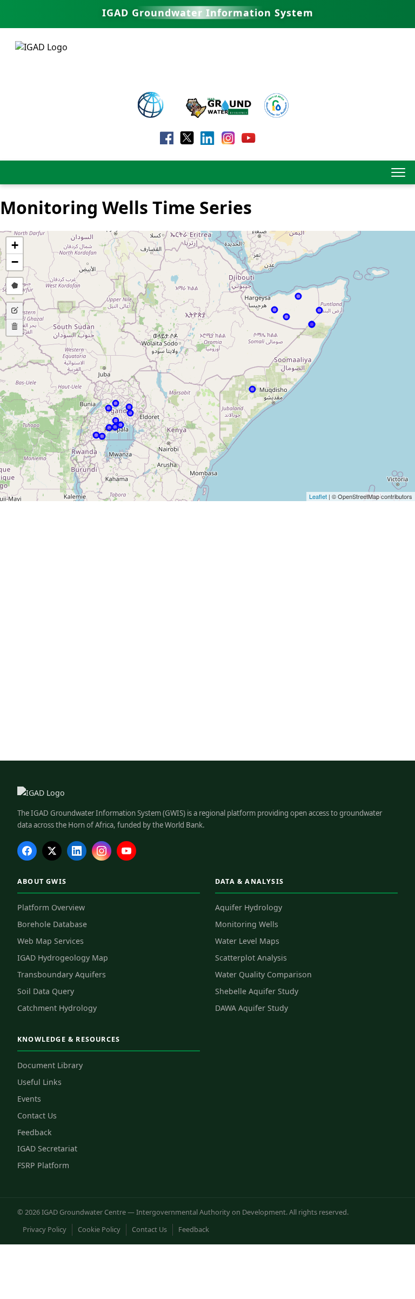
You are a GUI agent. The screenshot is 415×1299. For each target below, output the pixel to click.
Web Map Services (50, 941)
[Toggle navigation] (398, 172)
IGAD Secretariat (47, 1148)
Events (29, 1099)
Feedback (34, 1132)
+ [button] (14, 245)
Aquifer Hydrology (248, 907)
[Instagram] (101, 851)
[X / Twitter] (52, 851)
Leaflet (318, 496)
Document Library (50, 1065)
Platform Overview (51, 907)
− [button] (14, 262)
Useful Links (39, 1082)
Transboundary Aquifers (61, 974)
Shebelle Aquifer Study (256, 991)
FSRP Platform (43, 1165)
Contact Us (37, 1115)
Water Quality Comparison (263, 974)
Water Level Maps (247, 941)
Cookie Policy (99, 1229)
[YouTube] (126, 851)
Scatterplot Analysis (251, 957)
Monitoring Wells (246, 924)
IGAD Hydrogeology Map (62, 957)
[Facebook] (27, 851)
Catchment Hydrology (57, 1008)
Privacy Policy (44, 1229)
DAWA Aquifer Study (251, 1008)
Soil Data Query (45, 991)
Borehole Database (52, 924)
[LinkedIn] (76, 851)
